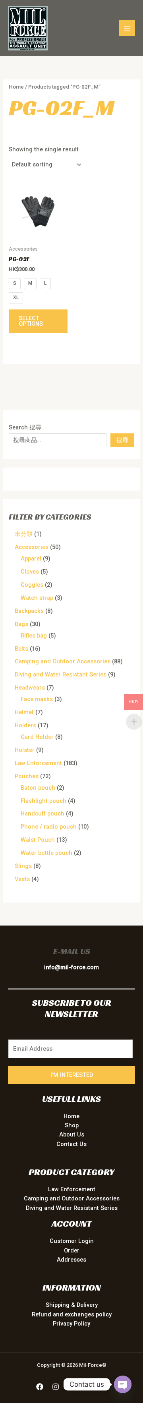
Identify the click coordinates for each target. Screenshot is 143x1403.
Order (71, 1250)
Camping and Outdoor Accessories (72, 1198)
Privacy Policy (71, 1323)
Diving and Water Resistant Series (72, 1208)
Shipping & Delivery (72, 1304)
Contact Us (71, 1144)
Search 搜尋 (25, 427)
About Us (71, 1134)
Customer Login (72, 1241)
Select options (31, 321)
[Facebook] (39, 1386)
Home (16, 87)
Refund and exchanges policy (72, 1314)
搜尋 (122, 440)
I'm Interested (71, 1074)
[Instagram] (55, 1386)
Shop (72, 1125)
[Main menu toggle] (127, 28)
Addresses (71, 1259)
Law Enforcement (71, 1189)
